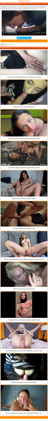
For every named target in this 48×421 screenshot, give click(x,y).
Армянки (4, 43)
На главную (3, 417)
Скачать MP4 (24, 40)
